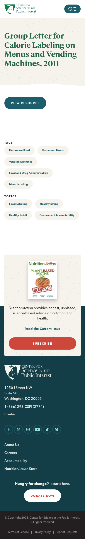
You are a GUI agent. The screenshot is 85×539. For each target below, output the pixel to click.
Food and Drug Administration (28, 172)
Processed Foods (53, 150)
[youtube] (37, 429)
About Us (11, 444)
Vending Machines (20, 161)
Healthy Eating (49, 203)
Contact (10, 414)
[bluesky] (56, 429)
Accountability (15, 460)
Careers (10, 452)
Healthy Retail (18, 215)
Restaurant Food (19, 150)
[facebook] (8, 429)
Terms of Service (18, 532)
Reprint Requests (66, 532)
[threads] (18, 429)
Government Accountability (56, 215)
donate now (42, 495)
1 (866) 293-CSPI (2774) (24, 407)
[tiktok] (47, 429)
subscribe (42, 343)
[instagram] (28, 429)
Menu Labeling (18, 184)
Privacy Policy (42, 532)
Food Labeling (18, 203)
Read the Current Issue (43, 329)
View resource (25, 103)
